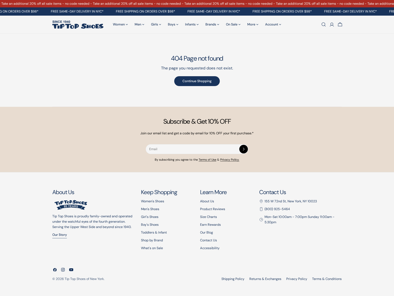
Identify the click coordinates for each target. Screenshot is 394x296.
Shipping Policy (232, 279)
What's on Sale (152, 248)
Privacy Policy (296, 279)
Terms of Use (207, 159)
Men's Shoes (150, 209)
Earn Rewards (210, 224)
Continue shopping (197, 81)
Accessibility (210, 248)
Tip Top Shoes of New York (84, 279)
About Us (207, 201)
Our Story (59, 235)
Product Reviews (212, 209)
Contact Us (208, 240)
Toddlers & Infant (154, 232)
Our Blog (206, 232)
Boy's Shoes (150, 224)
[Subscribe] (243, 149)
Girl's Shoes (149, 217)
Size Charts (208, 217)
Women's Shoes (152, 201)
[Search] (324, 24)
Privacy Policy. (229, 159)
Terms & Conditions (327, 279)
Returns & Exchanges (265, 279)
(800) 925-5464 (277, 209)
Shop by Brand (152, 240)
